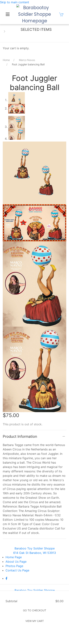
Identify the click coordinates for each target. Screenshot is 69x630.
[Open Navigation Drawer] (7, 14)
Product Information (20, 436)
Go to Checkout (34, 610)
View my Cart (34, 620)
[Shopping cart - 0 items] (61, 14)
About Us (16, 561)
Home (6, 60)
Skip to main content (14, 2)
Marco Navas (27, 60)
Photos (14, 566)
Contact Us (17, 570)
